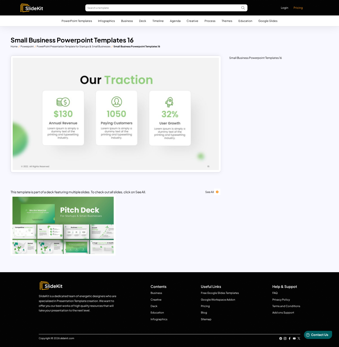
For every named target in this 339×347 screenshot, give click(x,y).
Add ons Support (283, 312)
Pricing (298, 7)
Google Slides (267, 21)
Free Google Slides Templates (220, 293)
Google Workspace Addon (218, 299)
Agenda (175, 21)
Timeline (158, 21)
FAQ (275, 293)
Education (245, 21)
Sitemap (206, 319)
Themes (227, 21)
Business (127, 21)
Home (14, 46)
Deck (142, 21)
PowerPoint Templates (77, 21)
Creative (192, 21)
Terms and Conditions (286, 306)
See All (209, 192)
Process (210, 21)
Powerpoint (27, 46)
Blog (204, 312)
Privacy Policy (281, 299)
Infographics (106, 21)
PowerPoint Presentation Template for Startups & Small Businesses (73, 46)
